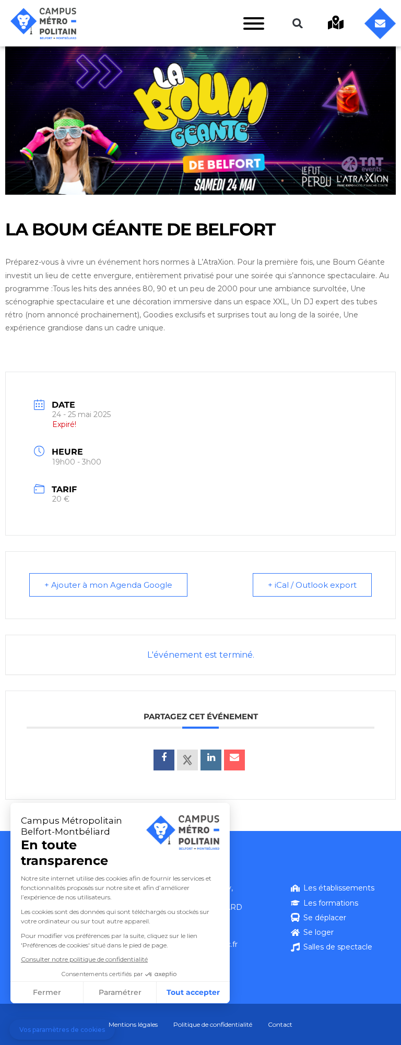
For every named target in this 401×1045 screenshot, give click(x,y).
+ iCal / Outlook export (312, 585)
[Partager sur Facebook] (164, 760)
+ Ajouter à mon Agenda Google (108, 585)
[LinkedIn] (210, 760)
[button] (297, 23)
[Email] (234, 760)
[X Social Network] (187, 760)
